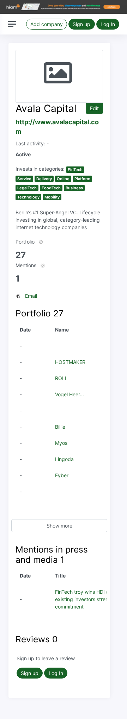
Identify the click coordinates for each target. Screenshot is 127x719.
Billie (60, 427)
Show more (59, 526)
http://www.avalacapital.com (57, 126)
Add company (46, 24)
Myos (61, 443)
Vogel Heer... (69, 394)
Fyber (61, 475)
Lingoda (64, 459)
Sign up (81, 24)
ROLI (60, 378)
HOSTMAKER (70, 362)
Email (31, 296)
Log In (108, 24)
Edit (94, 108)
